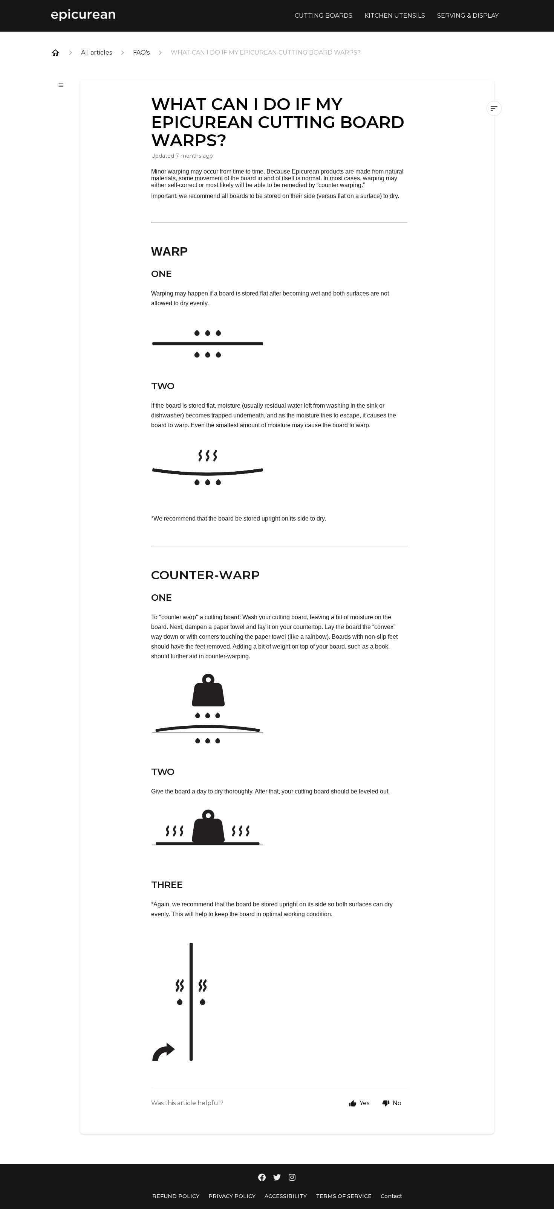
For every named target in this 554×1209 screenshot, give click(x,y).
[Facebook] (261, 1178)
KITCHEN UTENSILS (394, 15)
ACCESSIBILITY (286, 1196)
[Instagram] (292, 1178)
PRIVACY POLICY (232, 1196)
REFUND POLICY (175, 1196)
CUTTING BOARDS (323, 15)
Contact (391, 1196)
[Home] (55, 52)
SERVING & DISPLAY (468, 15)
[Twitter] (277, 1178)
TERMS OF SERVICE (344, 1196)
